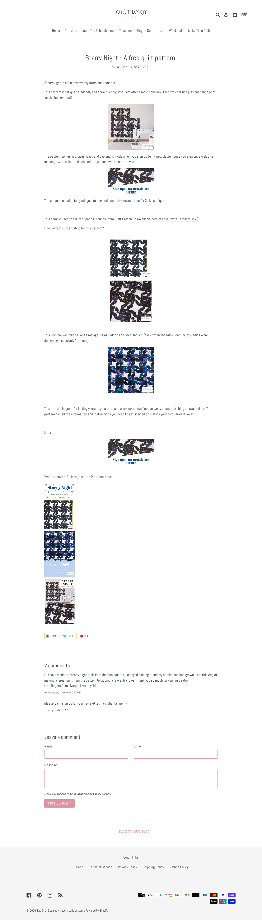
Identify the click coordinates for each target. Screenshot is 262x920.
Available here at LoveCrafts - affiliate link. (167, 219)
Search (78, 867)
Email (138, 746)
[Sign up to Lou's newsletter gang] (131, 452)
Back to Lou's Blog (134, 831)
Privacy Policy (127, 867)
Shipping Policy (153, 867)
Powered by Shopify (97, 911)
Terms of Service (100, 867)
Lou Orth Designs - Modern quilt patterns (61, 911)
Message (50, 765)
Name (48, 746)
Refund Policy (179, 867)
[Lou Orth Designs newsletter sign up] (131, 181)
